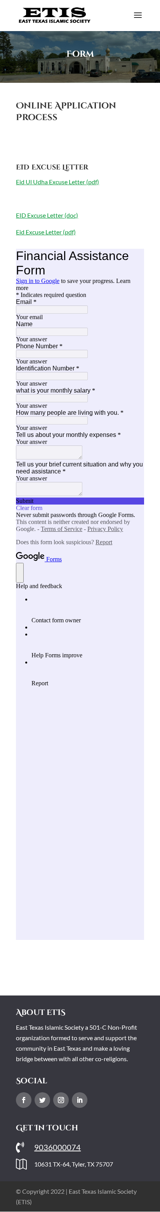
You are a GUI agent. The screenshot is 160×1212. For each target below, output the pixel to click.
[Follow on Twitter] (42, 1100)
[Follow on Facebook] (23, 1100)
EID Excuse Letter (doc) (47, 215)
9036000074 (57, 1147)
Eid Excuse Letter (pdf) (46, 232)
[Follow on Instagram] (61, 1100)
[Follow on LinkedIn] (79, 1100)
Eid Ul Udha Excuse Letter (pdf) (57, 181)
